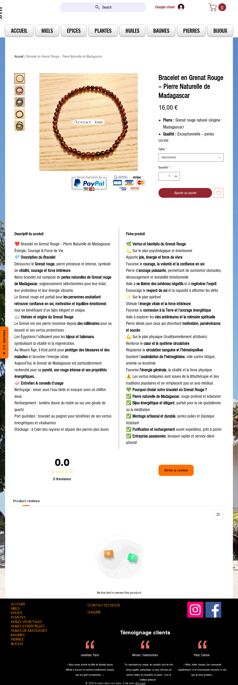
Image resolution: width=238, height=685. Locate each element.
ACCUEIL (18, 604)
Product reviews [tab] (26, 501)
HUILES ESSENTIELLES (27, 626)
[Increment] (176, 176)
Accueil (18, 56)
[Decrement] (162, 176)
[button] (218, 7)
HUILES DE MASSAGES (29, 630)
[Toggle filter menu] (218, 514)
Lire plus (163, 140)
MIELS (15, 608)
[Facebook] (213, 610)
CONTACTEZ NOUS (103, 605)
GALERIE (94, 612)
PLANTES (18, 617)
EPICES (16, 613)
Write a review (176, 470)
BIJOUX (17, 644)
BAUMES (18, 635)
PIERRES (17, 639)
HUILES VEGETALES (26, 621)
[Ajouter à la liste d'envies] (219, 193)
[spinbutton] (169, 176)
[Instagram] (195, 610)
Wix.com (140, 683)
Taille (163, 149)
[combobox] (191, 157)
